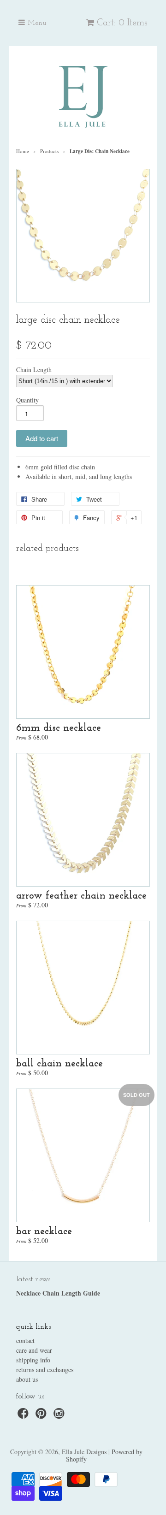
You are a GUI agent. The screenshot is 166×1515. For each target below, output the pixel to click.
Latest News (33, 1279)
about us (27, 1379)
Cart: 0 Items (122, 23)
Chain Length (34, 369)
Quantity (27, 400)
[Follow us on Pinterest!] (42, 1416)
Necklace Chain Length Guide (58, 1293)
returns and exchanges (44, 1369)
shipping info (33, 1359)
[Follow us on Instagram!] (60, 1416)
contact (25, 1340)
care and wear (34, 1350)
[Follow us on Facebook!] (24, 1416)
